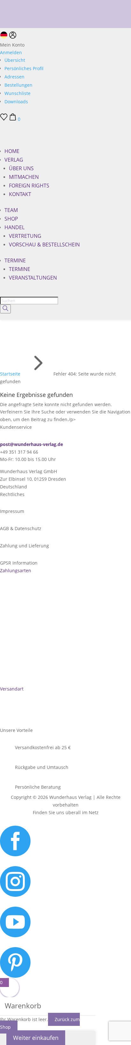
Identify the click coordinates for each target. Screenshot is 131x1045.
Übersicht (14, 60)
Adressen (14, 77)
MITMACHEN (24, 176)
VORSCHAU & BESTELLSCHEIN (44, 244)
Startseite (10, 374)
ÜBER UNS (21, 168)
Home (11, 151)
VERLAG (13, 159)
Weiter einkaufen (36, 1037)
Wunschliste (17, 93)
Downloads (16, 102)
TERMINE (15, 260)
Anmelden (11, 52)
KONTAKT (20, 194)
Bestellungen (18, 85)
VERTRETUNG (25, 235)
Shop (11, 218)
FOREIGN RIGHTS (29, 185)
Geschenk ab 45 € (19, 12)
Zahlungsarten (15, 570)
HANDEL (14, 227)
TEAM (11, 210)
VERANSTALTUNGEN (33, 277)
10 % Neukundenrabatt (25, 3)
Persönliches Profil (24, 68)
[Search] (5, 308)
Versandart (12, 689)
